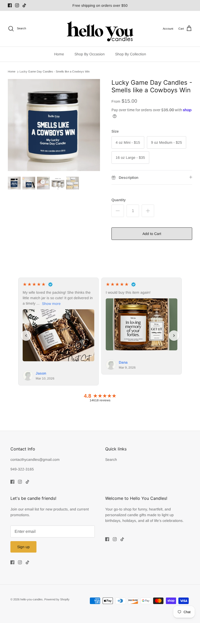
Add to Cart (151, 234)
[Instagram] (17, 5)
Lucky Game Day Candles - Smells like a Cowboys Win (55, 71)
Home (59, 54)
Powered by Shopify (57, 599)
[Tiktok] (24, 5)
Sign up (23, 547)
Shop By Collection (130, 54)
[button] (26, 335)
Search (111, 459)
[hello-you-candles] (100, 28)
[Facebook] (10, 5)
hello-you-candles (31, 599)
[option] (54, 125)
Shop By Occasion (89, 54)
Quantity (118, 200)
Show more (51, 303)
